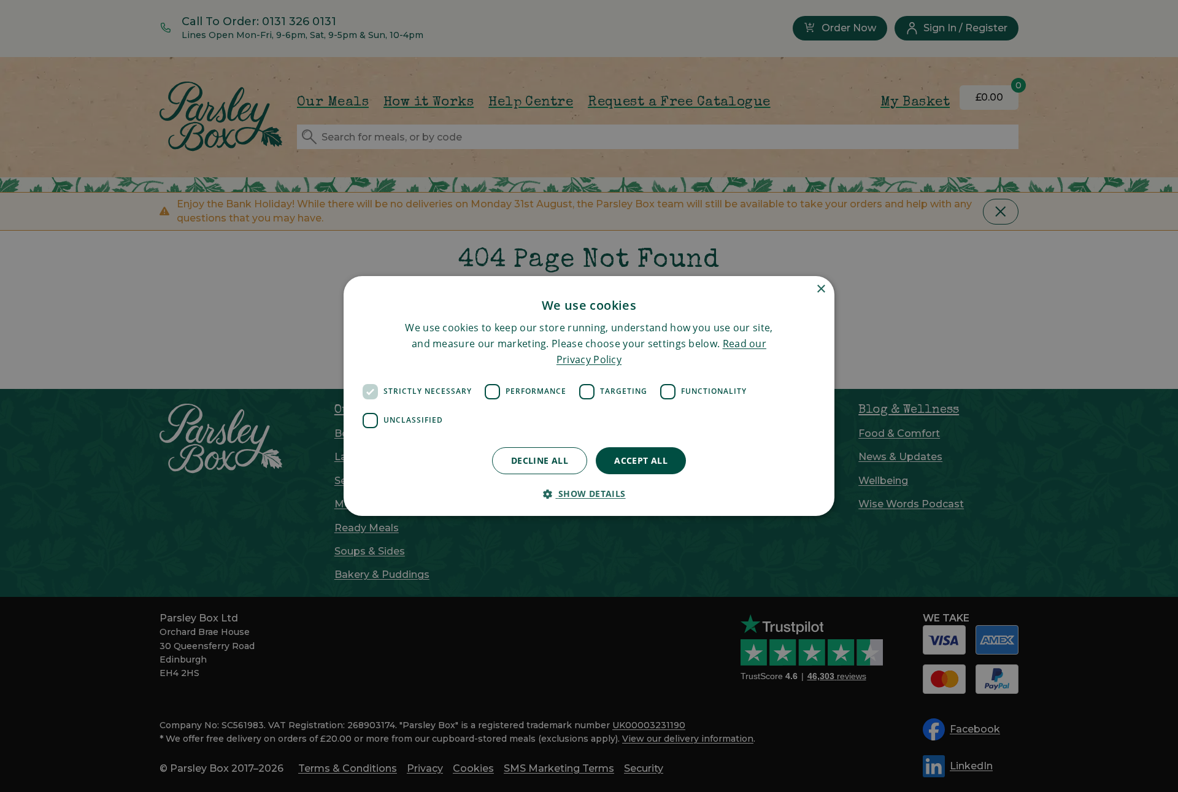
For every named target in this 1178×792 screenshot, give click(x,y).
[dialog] (589, 396)
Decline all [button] (539, 460)
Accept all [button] (641, 460)
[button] (588, 493)
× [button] (820, 289)
